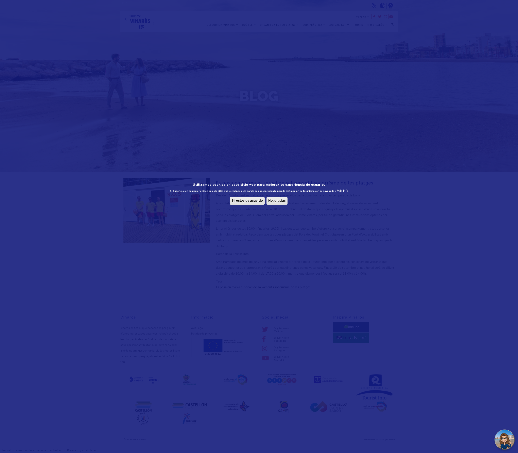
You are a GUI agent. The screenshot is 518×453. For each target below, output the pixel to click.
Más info (342, 190)
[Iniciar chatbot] (505, 440)
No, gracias (277, 200)
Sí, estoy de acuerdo (247, 200)
